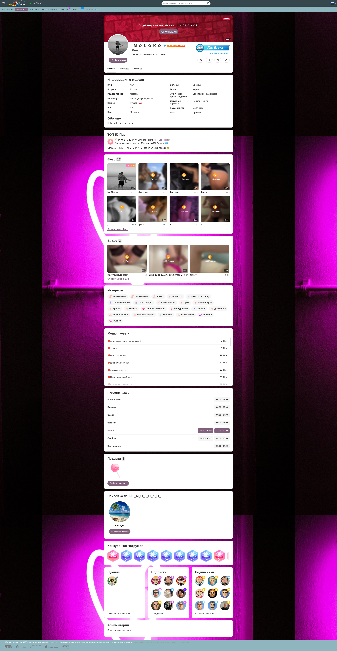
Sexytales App (92, 9)
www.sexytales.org (34, 642)
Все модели (7, 9)
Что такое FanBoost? (220, 53)
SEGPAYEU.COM (70, 642)
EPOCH (60, 642)
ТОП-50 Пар (163, 140)
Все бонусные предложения (55, 9)
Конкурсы (76, 9)
